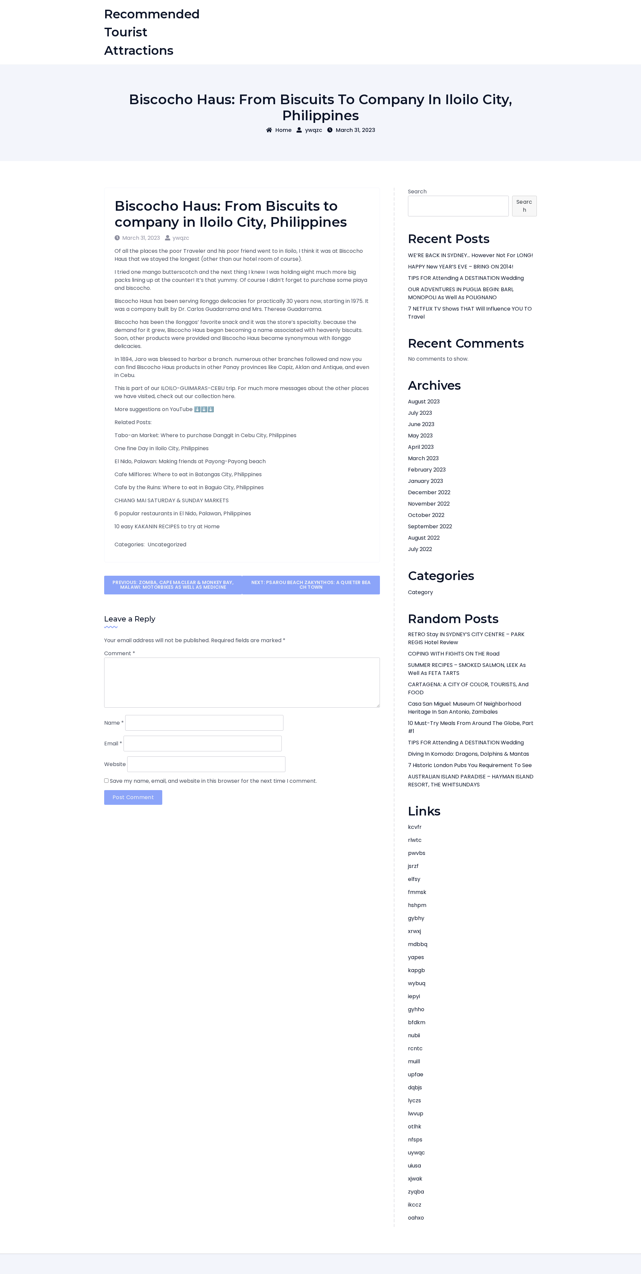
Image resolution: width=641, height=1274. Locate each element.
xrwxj (414, 931)
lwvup (415, 1113)
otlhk (414, 1126)
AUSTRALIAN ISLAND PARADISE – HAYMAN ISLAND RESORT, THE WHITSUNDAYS (470, 780)
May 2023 (420, 435)
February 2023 (427, 470)
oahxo (416, 1218)
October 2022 (426, 515)
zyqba (416, 1192)
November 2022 (429, 504)
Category (420, 592)
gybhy (416, 918)
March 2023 (423, 458)
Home (283, 130)
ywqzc (313, 130)
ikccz (414, 1205)
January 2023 (425, 481)
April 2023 (421, 447)
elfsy (414, 879)
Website (115, 764)
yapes (416, 957)
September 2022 (430, 526)
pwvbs (416, 853)
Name (114, 723)
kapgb (416, 970)
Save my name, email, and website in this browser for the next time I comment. (213, 781)
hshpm (417, 905)
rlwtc (415, 840)
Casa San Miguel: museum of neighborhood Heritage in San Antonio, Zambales (464, 708)
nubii (414, 1035)
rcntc (415, 1048)
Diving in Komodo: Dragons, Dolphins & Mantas (468, 754)
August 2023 (424, 401)
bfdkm (416, 1022)
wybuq (416, 983)
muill (414, 1061)
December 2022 (429, 492)
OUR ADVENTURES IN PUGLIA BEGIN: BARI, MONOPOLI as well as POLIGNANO (460, 293)
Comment (119, 653)
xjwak (415, 1178)
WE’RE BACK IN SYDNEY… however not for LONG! (470, 255)
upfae (415, 1074)
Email (113, 743)
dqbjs (415, 1087)
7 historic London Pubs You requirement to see (470, 765)
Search (417, 191)
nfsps (415, 1139)
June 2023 (421, 424)
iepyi (414, 996)
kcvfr (415, 827)
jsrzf (413, 866)
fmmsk (417, 892)
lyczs (414, 1100)
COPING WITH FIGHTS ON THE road (453, 654)
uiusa (414, 1165)
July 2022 (420, 549)
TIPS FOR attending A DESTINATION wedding (466, 278)
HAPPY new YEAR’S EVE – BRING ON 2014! (460, 266)
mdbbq (417, 944)
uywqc (416, 1152)
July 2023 (420, 413)
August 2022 (424, 538)
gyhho (416, 1009)
